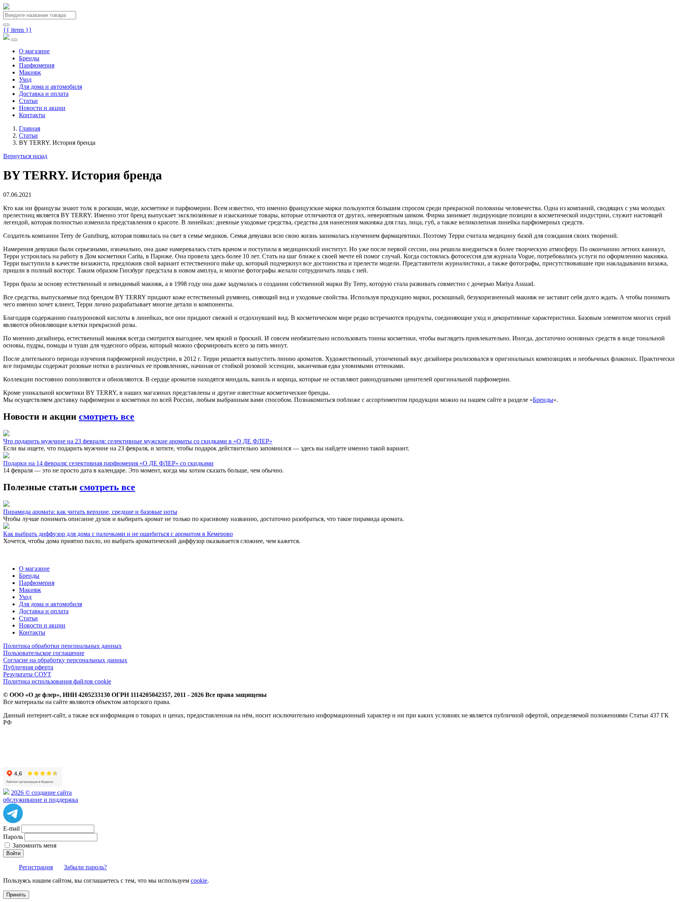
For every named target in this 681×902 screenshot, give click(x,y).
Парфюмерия (36, 65)
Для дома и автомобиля (50, 86)
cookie (199, 880)
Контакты (32, 115)
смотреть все (106, 416)
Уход (25, 79)
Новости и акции (42, 108)
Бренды (29, 58)
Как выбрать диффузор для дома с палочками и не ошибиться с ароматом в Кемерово (118, 533)
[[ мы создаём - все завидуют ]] (6, 792)
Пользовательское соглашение (43, 653)
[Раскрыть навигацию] (14, 40)
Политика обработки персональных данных (62, 645)
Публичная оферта (28, 667)
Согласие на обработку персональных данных (65, 660)
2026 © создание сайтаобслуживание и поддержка (40, 796)
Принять (16, 895)
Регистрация (36, 867)
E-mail (11, 828)
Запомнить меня (34, 845)
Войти (13, 853)
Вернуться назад (25, 156)
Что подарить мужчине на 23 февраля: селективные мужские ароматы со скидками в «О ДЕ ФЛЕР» (137, 441)
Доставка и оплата (44, 93)
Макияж (30, 72)
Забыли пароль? (85, 867)
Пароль (13, 836)
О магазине (34, 51)
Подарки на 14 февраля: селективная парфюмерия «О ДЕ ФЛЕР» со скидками (108, 463)
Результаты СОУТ (27, 674)
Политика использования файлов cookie (57, 681)
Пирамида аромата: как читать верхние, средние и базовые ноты (90, 511)
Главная (29, 128)
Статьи (28, 100)
